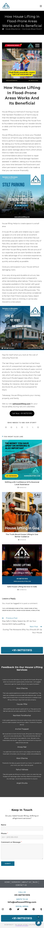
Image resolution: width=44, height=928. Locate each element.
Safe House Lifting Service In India (22, 587)
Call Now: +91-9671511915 (22, 413)
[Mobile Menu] (41, 6)
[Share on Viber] (27, 427)
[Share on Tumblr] (17, 427)
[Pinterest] (33, 909)
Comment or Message (11, 842)
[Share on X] (33, 427)
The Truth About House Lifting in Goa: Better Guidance (22, 535)
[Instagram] (3, 909)
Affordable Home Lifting (15, 608)
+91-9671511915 (22, 895)
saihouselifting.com (21, 404)
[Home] (3, 29)
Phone (4, 833)
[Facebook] (10, 909)
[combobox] (3, 837)
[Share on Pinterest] (11, 427)
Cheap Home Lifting (30, 608)
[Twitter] (18, 909)
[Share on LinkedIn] (22, 427)
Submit (8, 863)
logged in (17, 603)
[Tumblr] (41, 909)
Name (3, 825)
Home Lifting (35, 610)
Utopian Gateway (22, 926)
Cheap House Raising (23, 610)
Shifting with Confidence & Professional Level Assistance (22, 483)
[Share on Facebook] (6, 427)
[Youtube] (26, 909)
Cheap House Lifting (9, 610)
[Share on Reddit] (38, 427)
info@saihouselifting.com (22, 902)
